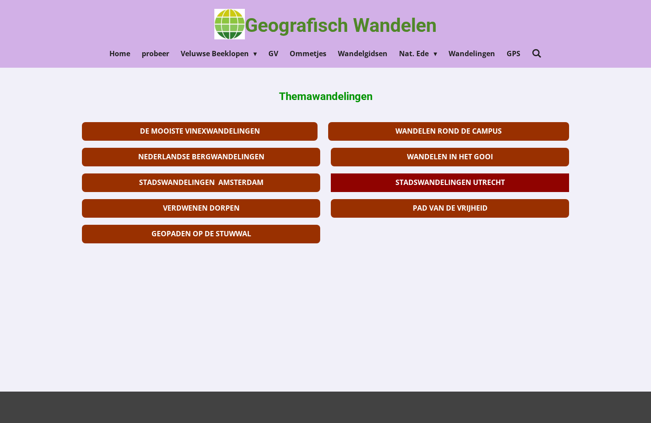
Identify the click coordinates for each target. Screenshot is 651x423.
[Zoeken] (536, 53)
